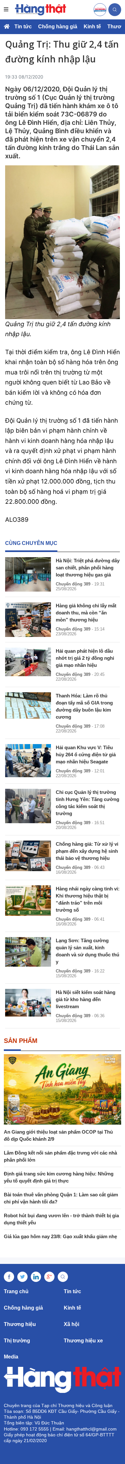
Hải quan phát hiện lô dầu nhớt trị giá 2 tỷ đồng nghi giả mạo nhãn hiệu (85, 658)
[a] (100, 9)
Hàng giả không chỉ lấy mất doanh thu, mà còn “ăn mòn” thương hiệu (86, 612)
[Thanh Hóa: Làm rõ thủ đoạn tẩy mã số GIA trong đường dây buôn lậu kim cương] (28, 705)
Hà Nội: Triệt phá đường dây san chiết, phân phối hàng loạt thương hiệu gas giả (88, 567)
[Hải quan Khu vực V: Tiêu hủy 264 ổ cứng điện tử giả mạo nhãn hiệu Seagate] (28, 760)
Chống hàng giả (57, 26)
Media (11, 1356)
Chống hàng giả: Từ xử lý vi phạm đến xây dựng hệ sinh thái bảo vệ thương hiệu (87, 851)
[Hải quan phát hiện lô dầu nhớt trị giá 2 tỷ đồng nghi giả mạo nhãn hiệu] (28, 662)
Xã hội (71, 1324)
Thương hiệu (20, 1324)
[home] (40, 9)
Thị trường (17, 1340)
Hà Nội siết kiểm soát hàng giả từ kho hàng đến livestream (85, 999)
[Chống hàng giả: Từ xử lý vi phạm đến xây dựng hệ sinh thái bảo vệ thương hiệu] (28, 856)
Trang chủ (16, 1291)
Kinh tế (92, 26)
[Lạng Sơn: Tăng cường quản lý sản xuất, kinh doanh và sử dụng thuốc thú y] (28, 952)
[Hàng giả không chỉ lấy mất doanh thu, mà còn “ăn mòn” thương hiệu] (28, 619)
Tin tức (23, 26)
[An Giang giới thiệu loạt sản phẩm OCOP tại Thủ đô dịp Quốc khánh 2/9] (62, 1089)
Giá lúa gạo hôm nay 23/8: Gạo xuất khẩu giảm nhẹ (60, 1236)
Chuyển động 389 (73, 584)
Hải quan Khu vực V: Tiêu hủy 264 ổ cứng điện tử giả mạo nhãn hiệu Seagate (86, 754)
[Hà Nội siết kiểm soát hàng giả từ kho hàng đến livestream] (28, 1003)
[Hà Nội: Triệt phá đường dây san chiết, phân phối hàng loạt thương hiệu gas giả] (28, 574)
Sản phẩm (21, 1040)
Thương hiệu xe (83, 1340)
